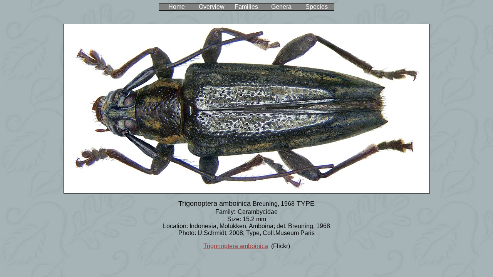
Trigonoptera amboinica (235, 246)
